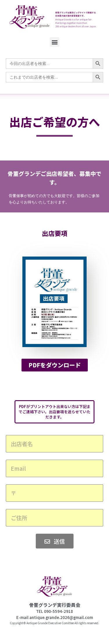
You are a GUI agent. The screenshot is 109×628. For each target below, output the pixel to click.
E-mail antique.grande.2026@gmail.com (54, 617)
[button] (54, 42)
